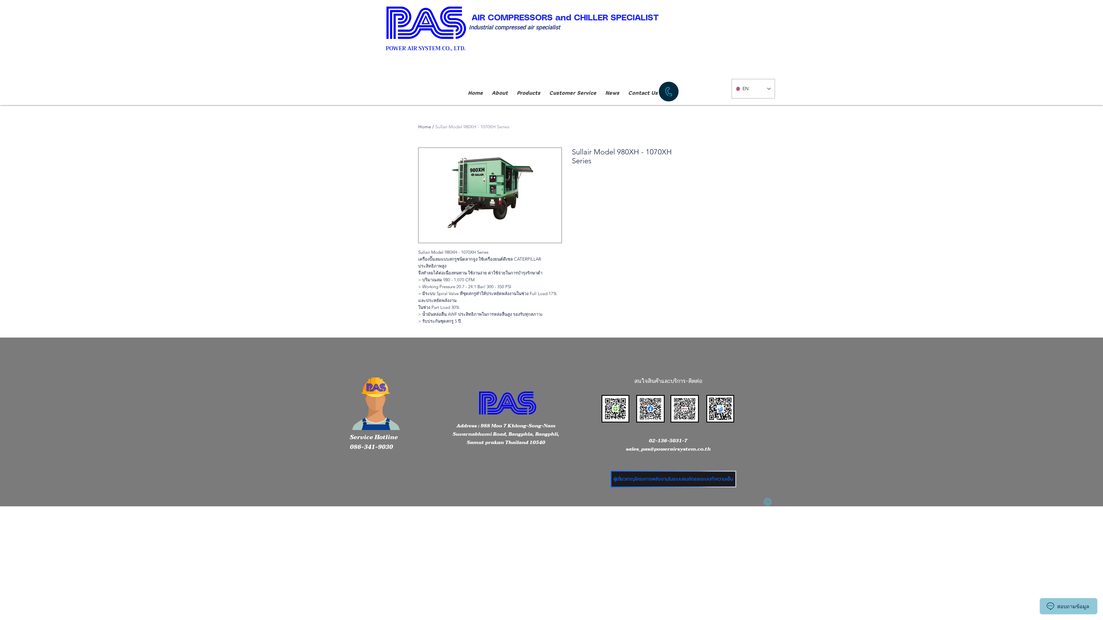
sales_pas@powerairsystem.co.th (668, 449)
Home (424, 126)
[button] (528, 92)
